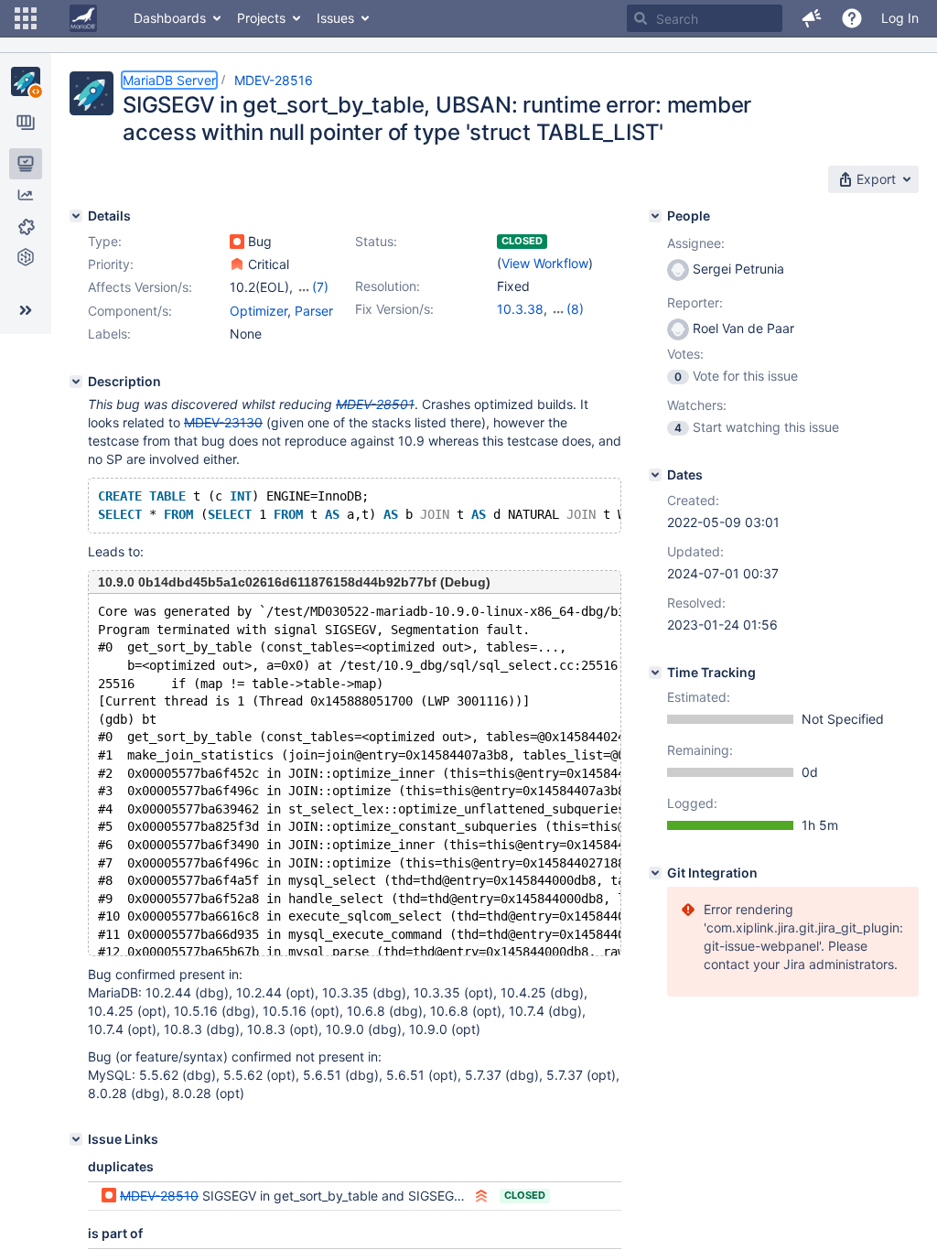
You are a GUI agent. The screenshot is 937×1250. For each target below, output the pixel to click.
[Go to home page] (83, 18)
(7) (320, 287)
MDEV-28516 (273, 80)
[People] (655, 216)
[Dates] (655, 475)
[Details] (76, 216)
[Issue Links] (76, 1139)
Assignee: (696, 243)
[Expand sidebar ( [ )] (25, 310)
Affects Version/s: (140, 287)
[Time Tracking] (655, 672)
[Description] (76, 381)
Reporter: (695, 302)
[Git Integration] (655, 873)
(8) (575, 309)
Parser (314, 310)
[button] (25, 18)
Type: (105, 241)
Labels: (109, 333)
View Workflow (544, 263)
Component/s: (130, 310)
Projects (261, 18)
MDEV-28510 (159, 1195)
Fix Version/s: (394, 309)
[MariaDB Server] (25, 81)
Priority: (111, 264)
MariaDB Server (169, 80)
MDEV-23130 (223, 422)
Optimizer (258, 310)
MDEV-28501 (375, 404)
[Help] (852, 18)
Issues (335, 18)
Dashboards (170, 18)
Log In (900, 18)
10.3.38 (520, 309)
